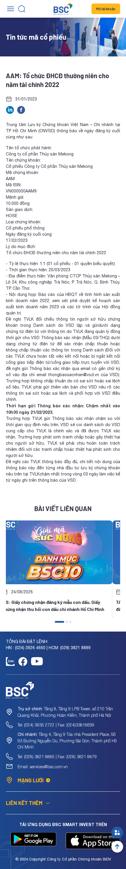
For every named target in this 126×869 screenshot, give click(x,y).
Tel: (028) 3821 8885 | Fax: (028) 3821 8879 (57, 756)
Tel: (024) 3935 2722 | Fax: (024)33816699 (56, 724)
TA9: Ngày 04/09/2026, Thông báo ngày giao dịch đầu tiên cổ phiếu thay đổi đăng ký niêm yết (61, 605)
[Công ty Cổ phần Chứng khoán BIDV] (63, 9)
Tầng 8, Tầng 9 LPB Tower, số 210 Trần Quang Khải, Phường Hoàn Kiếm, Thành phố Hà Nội (65, 712)
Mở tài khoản (105, 9)
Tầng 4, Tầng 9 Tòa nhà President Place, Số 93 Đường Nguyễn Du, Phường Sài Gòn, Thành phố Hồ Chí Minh (67, 740)
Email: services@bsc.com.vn (43, 766)
